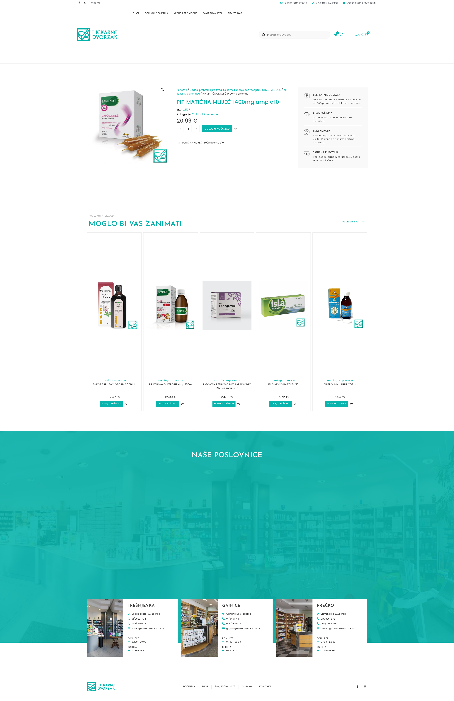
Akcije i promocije (185, 13)
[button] (162, 89)
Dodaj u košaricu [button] (111, 404)
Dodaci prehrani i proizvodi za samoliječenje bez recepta (225, 90)
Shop (136, 13)
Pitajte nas (235, 13)
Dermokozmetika (156, 13)
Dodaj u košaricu (217, 129)
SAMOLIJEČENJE (271, 90)
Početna (182, 90)
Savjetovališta (212, 13)
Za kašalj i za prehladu (206, 114)
